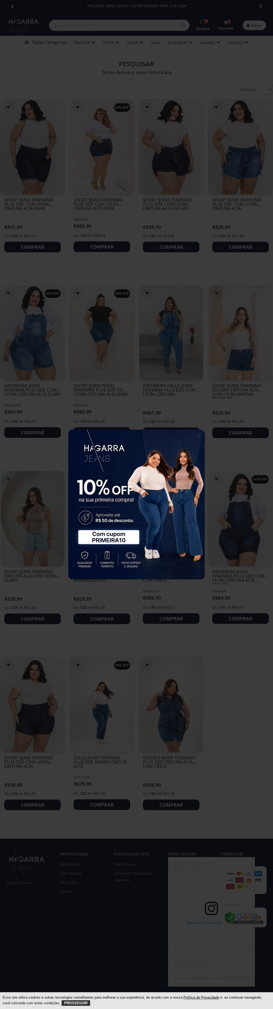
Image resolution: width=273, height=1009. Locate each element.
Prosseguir (75, 1003)
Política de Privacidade (201, 997)
